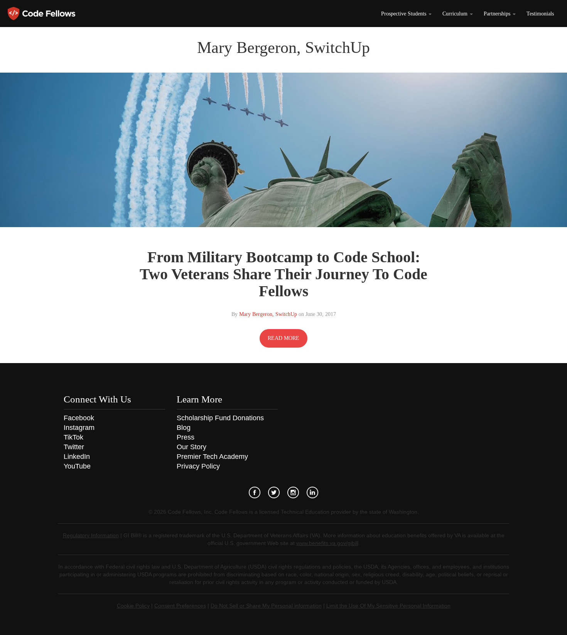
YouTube (77, 466)
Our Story (191, 447)
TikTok (73, 437)
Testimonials (540, 14)
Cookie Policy (133, 606)
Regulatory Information (91, 535)
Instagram (79, 427)
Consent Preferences (180, 606)
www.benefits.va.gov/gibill (327, 543)
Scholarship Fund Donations (220, 418)
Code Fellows (41, 13)
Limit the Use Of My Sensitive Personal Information (388, 606)
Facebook (79, 418)
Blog (184, 427)
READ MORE (283, 338)
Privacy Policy (198, 466)
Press (185, 437)
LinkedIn (77, 456)
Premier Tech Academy (212, 456)
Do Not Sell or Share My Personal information (266, 606)
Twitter (74, 447)
